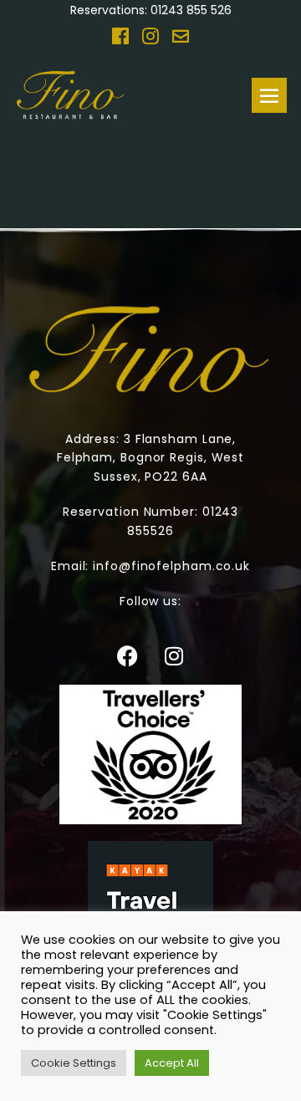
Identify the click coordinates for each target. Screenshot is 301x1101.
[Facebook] (120, 35)
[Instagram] (150, 35)
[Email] (180, 35)
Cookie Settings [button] (73, 1063)
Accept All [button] (172, 1063)
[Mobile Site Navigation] (269, 95)
